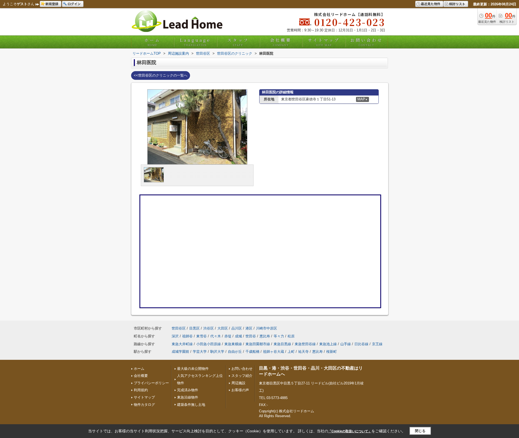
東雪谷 (201, 336)
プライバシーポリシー (151, 383)
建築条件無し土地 (191, 405)
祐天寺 (303, 352)
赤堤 (227, 336)
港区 (248, 328)
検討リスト (457, 3)
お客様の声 (240, 390)
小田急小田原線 (208, 344)
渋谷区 (208, 328)
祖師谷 (187, 336)
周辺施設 (238, 383)
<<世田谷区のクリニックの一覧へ (160, 75)
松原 (291, 336)
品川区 (236, 328)
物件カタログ (144, 405)
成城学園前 (180, 352)
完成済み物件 (187, 390)
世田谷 (250, 336)
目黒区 (194, 328)
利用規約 (141, 390)
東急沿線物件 (187, 397)
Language (195, 42)
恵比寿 (265, 336)
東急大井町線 (182, 344)
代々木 (215, 336)
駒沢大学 (217, 352)
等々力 (279, 336)
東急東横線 (233, 344)
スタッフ (238, 42)
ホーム (152, 42)
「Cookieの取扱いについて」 (349, 431)
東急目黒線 (282, 344)
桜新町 (331, 352)
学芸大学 (200, 352)
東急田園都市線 (257, 344)
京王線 (377, 344)
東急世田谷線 (305, 344)
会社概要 (281, 42)
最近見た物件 (430, 3)
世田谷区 (179, 328)
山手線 (345, 344)
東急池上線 (328, 344)
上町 (291, 352)
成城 (238, 336)
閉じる (420, 431)
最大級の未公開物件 (193, 369)
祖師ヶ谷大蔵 (273, 352)
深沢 (175, 336)
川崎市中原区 (266, 328)
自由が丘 (235, 352)
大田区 (222, 328)
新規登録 (51, 3)
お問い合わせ (366, 42)
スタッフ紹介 (241, 376)
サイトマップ (324, 42)
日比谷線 (361, 344)
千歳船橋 (252, 352)
